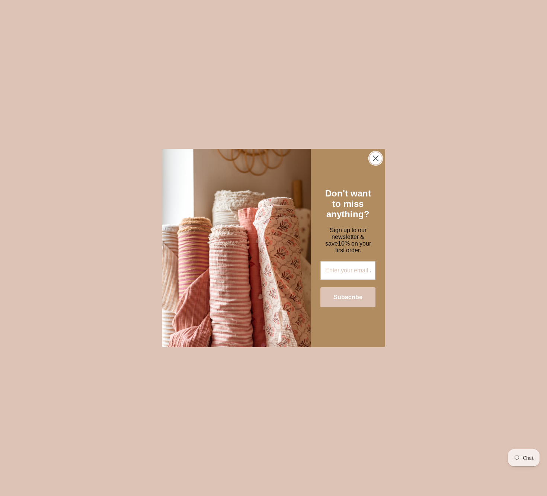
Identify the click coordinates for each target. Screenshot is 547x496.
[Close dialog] (375, 158)
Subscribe (347, 297)
